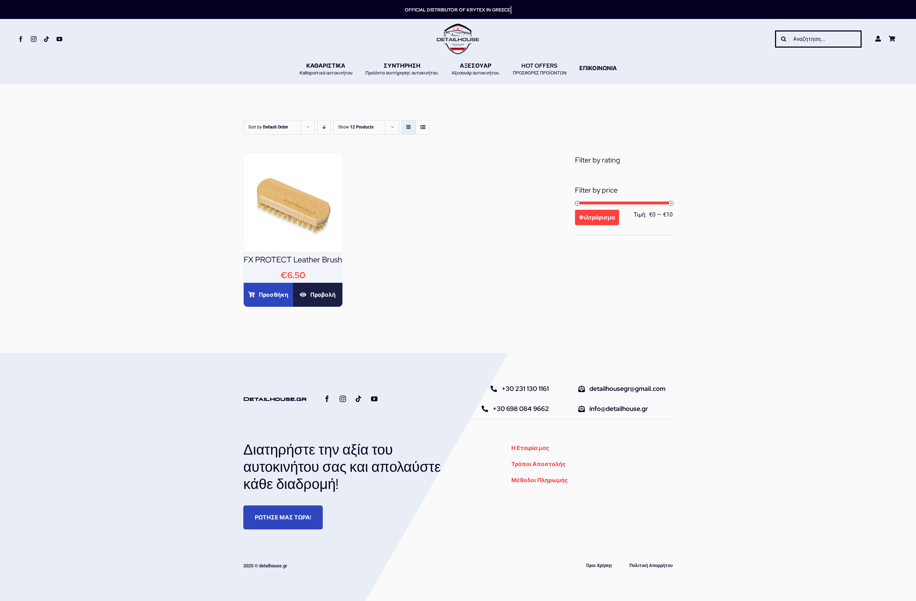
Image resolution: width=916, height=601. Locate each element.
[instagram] (33, 39)
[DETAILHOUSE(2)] (458, 26)
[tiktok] (46, 39)
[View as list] (423, 127)
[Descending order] (324, 127)
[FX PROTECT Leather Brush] (293, 157)
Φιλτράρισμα (597, 217)
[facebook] (21, 39)
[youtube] (59, 39)
